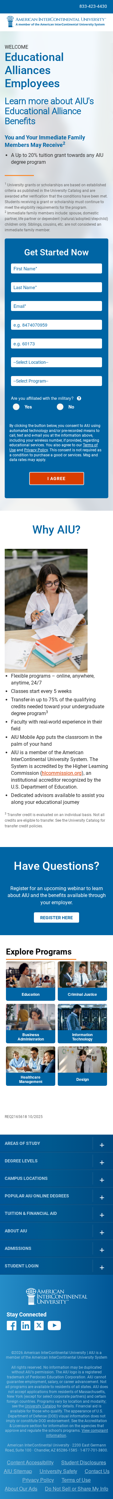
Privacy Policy (36, 450)
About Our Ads (21, 1488)
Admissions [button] (18, 1248)
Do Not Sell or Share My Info (76, 1488)
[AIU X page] (39, 1325)
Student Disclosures (83, 1462)
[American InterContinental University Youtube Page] (54, 1326)
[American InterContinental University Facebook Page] (12, 1326)
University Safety (58, 1471)
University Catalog (40, 1406)
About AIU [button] (16, 1230)
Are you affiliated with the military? (42, 398)
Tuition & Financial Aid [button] (31, 1213)
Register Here (56, 917)
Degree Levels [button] (21, 1160)
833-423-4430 (93, 6)
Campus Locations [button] (26, 1178)
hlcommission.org (62, 773)
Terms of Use (76, 1479)
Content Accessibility (30, 1462)
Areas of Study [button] (22, 1143)
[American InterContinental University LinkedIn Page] (25, 1326)
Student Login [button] (22, 1265)
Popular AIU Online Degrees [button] (37, 1195)
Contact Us (97, 1471)
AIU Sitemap (18, 1471)
